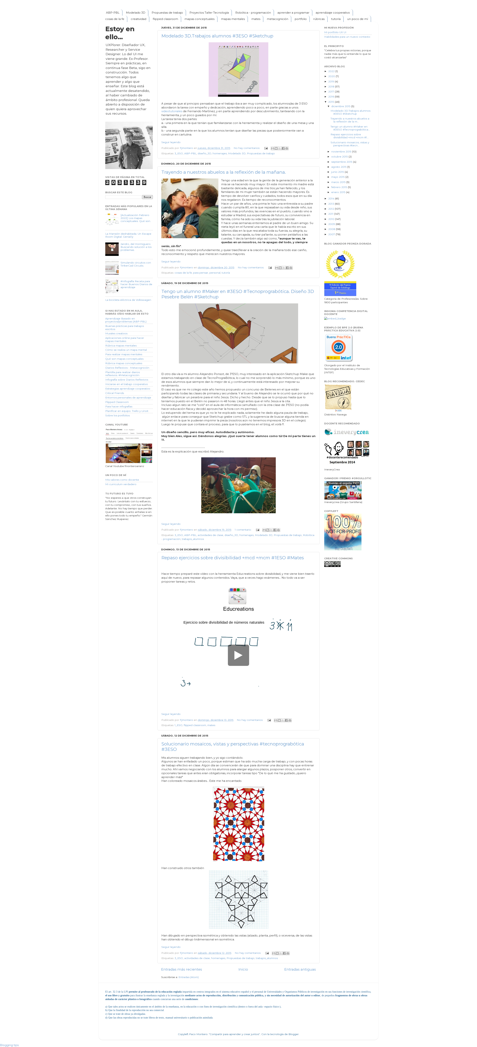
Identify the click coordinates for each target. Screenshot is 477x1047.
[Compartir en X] (280, 148)
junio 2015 (338, 171)
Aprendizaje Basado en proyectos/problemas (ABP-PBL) (125, 320)
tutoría (336, 19)
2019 (331, 81)
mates (255, 19)
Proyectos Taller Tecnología (209, 12)
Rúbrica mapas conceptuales (123, 363)
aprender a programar (293, 12)
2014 (331, 198)
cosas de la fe (114, 19)
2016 (331, 96)
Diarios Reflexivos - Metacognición (127, 367)
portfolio (301, 19)
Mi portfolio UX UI (335, 32)
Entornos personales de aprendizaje (128, 397)
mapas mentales (233, 19)
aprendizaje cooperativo (333, 12)
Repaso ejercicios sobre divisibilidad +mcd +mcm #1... (350, 136)
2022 (331, 71)
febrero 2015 (339, 187)
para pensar (200, 272)
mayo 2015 (338, 176)
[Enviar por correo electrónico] (272, 148)
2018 (331, 86)
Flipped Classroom (117, 401)
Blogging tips (9, 1045)
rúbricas (319, 19)
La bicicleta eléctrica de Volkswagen (128, 299)
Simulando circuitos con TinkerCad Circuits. (136, 264)
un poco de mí (357, 19)
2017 (331, 91)
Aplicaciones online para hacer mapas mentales (124, 339)
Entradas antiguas (300, 969)
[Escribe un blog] (276, 148)
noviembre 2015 (341, 151)
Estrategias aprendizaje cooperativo (127, 388)
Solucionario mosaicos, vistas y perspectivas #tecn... (350, 144)
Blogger (293, 1034)
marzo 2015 (338, 182)
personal (214, 272)
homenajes (220, 153)
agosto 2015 (339, 166)
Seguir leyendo (171, 142)
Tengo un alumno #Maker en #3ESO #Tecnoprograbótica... (350, 128)
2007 (332, 234)
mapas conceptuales (199, 19)
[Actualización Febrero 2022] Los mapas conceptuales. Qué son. (136, 218)
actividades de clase (210, 535)
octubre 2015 (340, 156)
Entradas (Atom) (189, 977)
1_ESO (178, 725)
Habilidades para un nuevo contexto (347, 36)
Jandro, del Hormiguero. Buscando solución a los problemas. (136, 246)
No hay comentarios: (247, 147)
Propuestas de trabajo (167, 12)
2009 (332, 224)
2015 (331, 101)
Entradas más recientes (181, 969)
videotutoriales (171, 111)
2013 (331, 203)
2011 (331, 213)
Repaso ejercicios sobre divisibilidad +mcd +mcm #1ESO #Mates (232, 557)
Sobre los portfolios (117, 415)
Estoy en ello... (120, 33)
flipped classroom (165, 19)
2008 (332, 229)
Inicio (243, 969)
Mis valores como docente (122, 479)
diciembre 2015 (341, 106)
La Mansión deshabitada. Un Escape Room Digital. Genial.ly (128, 235)
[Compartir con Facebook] (283, 148)
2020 (332, 76)
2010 (331, 218)
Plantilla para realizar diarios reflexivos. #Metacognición (122, 374)
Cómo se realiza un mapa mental (126, 349)
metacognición (277, 19)
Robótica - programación (253, 12)
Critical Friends (114, 393)
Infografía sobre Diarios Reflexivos (126, 379)
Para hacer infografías (118, 406)
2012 (331, 208)
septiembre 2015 (342, 161)
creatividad (138, 19)
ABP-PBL (112, 12)
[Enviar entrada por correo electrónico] (265, 147)
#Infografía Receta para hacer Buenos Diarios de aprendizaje (136, 284)
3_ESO (179, 153)
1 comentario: (243, 529)
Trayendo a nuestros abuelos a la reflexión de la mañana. (223, 172)
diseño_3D (204, 153)
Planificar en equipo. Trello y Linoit (126, 410)
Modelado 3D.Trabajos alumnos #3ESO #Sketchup (217, 36)
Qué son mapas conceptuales (124, 358)
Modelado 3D (135, 12)
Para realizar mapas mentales (123, 354)
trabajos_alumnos (193, 538)
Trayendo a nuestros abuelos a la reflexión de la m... (350, 120)
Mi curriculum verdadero (120, 484)
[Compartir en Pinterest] (287, 148)
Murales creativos (116, 333)
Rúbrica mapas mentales (121, 345)
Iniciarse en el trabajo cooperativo (126, 384)
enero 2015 (338, 192)
